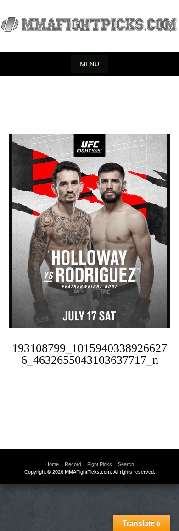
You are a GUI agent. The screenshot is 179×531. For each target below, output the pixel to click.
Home (52, 464)
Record (73, 464)
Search (126, 464)
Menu (89, 64)
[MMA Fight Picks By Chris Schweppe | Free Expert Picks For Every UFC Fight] (89, 24)
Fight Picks (99, 464)
